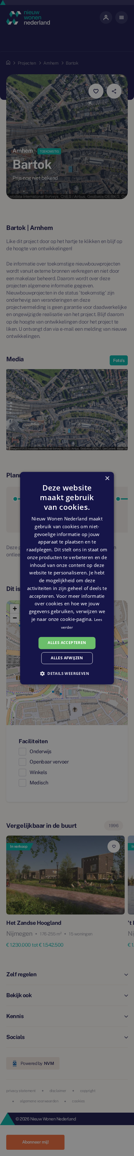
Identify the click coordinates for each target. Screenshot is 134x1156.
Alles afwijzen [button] (67, 658)
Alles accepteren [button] (67, 643)
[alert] (67, 578)
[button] (67, 673)
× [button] (107, 478)
